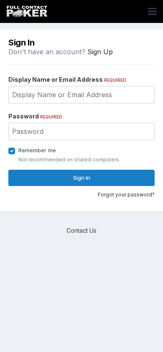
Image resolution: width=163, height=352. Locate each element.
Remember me (37, 150)
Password (35, 116)
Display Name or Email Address (67, 79)
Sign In (81, 177)
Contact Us (81, 230)
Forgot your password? (126, 194)
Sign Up (100, 52)
